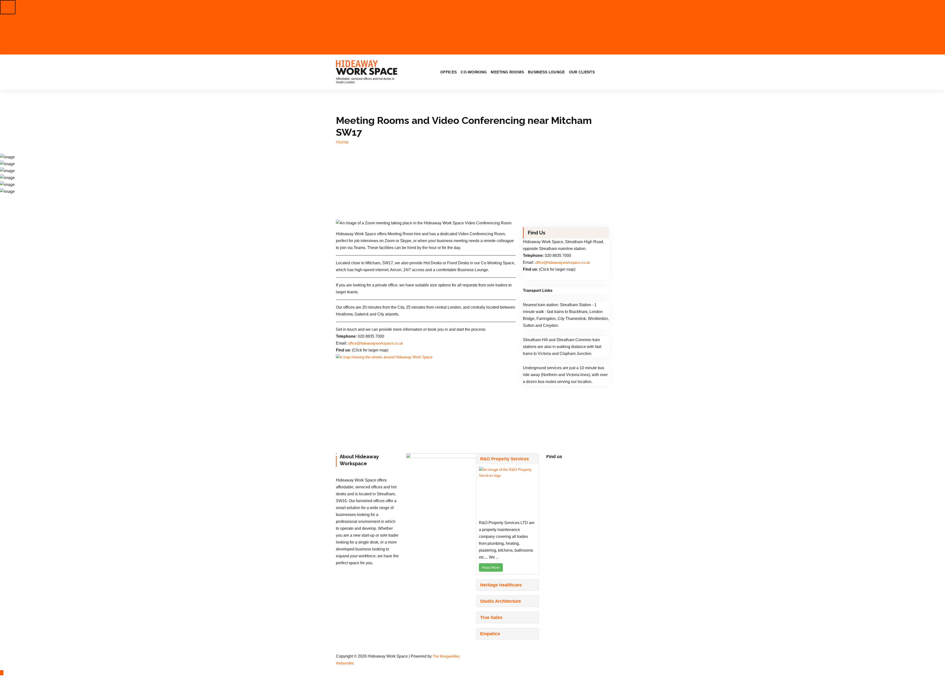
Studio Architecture (500, 601)
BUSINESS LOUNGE (546, 72)
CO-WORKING (474, 72)
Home (342, 142)
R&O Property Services (504, 458)
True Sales (491, 617)
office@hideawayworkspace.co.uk (375, 343)
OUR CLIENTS (582, 72)
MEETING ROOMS (507, 72)
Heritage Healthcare (501, 584)
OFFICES (448, 72)
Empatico (490, 633)
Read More (491, 567)
